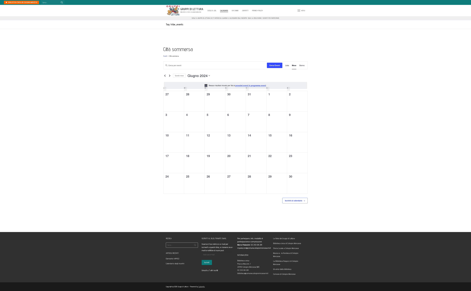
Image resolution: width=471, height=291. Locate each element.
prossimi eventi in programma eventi (250, 85)
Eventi (165, 56)
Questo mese (179, 76)
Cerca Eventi (274, 65)
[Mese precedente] (164, 75)
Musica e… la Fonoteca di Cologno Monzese (285, 254)
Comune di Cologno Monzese (284, 274)
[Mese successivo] (169, 75)
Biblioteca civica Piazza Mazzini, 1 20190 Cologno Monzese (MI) (248, 263)
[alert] (235, 85)
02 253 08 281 (243, 270)
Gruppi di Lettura (191, 9)
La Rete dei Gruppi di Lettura (284, 238)
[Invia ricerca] (61, 2)
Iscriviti (206, 262)
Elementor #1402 (172, 258)
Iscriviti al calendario (293, 200)
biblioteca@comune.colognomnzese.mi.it (252, 273)
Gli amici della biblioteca (282, 269)
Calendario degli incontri (175, 263)
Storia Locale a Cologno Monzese (286, 248)
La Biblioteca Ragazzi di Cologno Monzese (285, 262)
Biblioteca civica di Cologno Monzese (22, 2)
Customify (201, 287)
